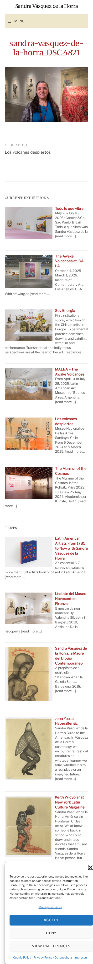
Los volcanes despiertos (28, 152)
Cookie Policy (22, 957)
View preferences (51, 946)
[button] (90, 867)
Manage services (50, 907)
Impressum (81, 957)
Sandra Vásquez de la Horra (46, 6)
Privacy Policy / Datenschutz (52, 957)
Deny (51, 933)
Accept (51, 920)
